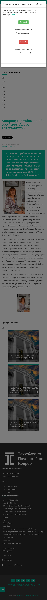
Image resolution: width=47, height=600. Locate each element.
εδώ (14, 15)
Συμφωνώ (23, 22)
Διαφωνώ (23, 42)
